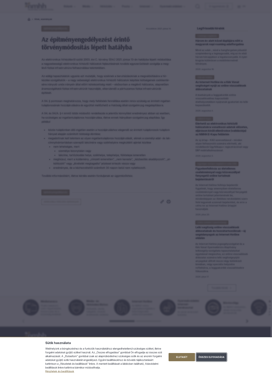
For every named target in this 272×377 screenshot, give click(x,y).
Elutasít (181, 357)
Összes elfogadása (211, 357)
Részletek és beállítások (59, 371)
